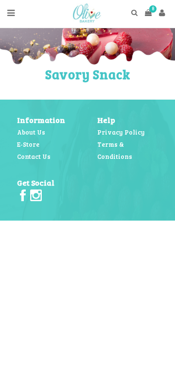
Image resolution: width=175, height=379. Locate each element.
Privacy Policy (121, 132)
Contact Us (34, 156)
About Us (31, 132)
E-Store (28, 144)
